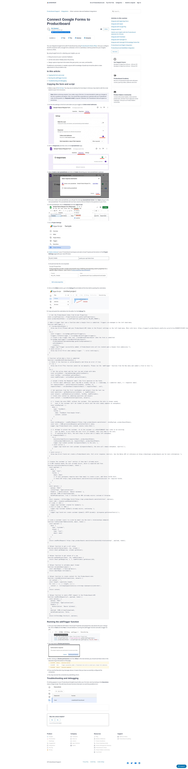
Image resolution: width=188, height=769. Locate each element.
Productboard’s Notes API (88, 46)
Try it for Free (110, 2)
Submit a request (130, 2)
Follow (106, 29)
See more (115, 51)
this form (59, 88)
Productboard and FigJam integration (121, 45)
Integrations (64, 11)
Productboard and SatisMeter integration (122, 48)
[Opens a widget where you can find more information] (181, 766)
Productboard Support (53, 11)
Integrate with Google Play (118, 26)
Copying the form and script (56, 75)
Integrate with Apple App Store (119, 21)
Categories (119, 2)
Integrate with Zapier (117, 24)
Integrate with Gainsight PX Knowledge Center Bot (125, 42)
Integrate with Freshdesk (118, 37)
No (57, 720)
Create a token (52, 252)
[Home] (51, 2)
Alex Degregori (55, 28)
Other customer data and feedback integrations (83, 11)
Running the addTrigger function (57, 78)
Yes (52, 720)
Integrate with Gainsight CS (119, 39)
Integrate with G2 (116, 29)
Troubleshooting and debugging (57, 81)
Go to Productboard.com (97, 2)
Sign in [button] (139, 2)
